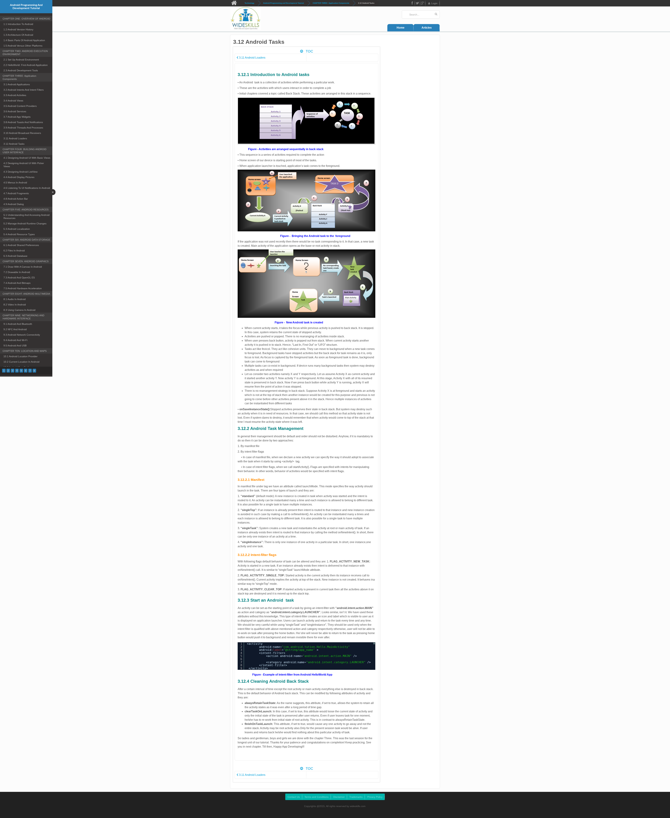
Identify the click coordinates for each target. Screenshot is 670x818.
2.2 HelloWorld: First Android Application (25, 65)
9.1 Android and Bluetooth (17, 324)
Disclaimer (339, 797)
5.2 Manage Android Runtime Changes (24, 223)
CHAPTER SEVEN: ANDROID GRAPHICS (26, 261)
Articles (427, 27)
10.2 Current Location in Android (21, 361)
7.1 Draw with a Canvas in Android (22, 266)
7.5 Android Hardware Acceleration (22, 288)
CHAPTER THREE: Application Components (331, 3)
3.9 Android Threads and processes (23, 127)
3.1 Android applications (16, 84)
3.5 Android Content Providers (20, 106)
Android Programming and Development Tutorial (283, 3)
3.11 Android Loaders (15, 138)
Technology (249, 3)
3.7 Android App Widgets (17, 116)
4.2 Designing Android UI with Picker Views (23, 165)
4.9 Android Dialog (13, 204)
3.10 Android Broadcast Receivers (22, 133)
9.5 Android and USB (15, 345)
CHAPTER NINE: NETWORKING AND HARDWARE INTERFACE (23, 317)
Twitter (417, 3)
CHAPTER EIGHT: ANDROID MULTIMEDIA (26, 293)
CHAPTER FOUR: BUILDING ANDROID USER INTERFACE (24, 151)
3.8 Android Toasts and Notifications (23, 122)
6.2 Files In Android (14, 250)
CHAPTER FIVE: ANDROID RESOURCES (26, 209)
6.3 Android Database (15, 256)
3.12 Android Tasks (13, 143)
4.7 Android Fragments (16, 193)
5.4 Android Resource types (19, 234)
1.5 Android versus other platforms (22, 45)
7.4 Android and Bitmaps (17, 283)
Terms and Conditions (316, 797)
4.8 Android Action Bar (15, 198)
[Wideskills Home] (234, 3)
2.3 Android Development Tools (20, 70)
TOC (309, 51)
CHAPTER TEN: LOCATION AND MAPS (25, 351)
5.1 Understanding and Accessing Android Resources (26, 216)
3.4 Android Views (13, 100)
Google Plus (422, 3)
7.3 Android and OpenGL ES (19, 277)
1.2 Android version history (18, 29)
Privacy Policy (374, 797)
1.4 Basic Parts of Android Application (24, 40)
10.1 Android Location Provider (20, 356)
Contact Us (294, 797)
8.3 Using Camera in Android (19, 310)
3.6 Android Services (14, 111)
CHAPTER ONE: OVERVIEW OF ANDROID (26, 18)
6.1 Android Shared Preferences (21, 245)
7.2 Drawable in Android (16, 272)
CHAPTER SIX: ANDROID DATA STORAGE (26, 239)
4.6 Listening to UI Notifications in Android (26, 188)
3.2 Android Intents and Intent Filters (23, 89)
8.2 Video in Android (14, 304)
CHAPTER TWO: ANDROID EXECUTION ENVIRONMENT (25, 53)
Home (400, 27)
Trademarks (356, 797)
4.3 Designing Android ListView (20, 171)
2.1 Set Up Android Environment (21, 59)
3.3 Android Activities (14, 95)
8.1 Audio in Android (14, 299)
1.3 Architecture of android (18, 34)
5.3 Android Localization (16, 229)
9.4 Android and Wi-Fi (15, 340)
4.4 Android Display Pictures (18, 177)
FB (412, 3)
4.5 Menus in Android (15, 182)
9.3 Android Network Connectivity (21, 334)
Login (434, 3)
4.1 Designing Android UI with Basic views (26, 157)
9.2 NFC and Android (15, 329)
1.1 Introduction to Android (18, 24)
